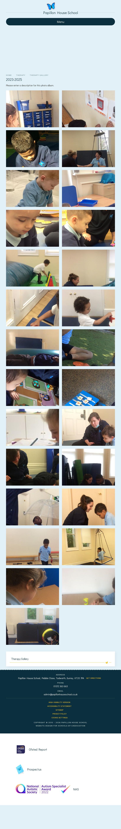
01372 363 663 (60, 686)
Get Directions (93, 678)
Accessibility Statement (59, 706)
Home (9, 75)
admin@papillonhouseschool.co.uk (60, 694)
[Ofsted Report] (63, 749)
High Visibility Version (59, 702)
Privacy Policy (60, 714)
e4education (78, 726)
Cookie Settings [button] (59, 718)
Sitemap (59, 710)
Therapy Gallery (39, 75)
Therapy (20, 75)
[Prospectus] (63, 769)
